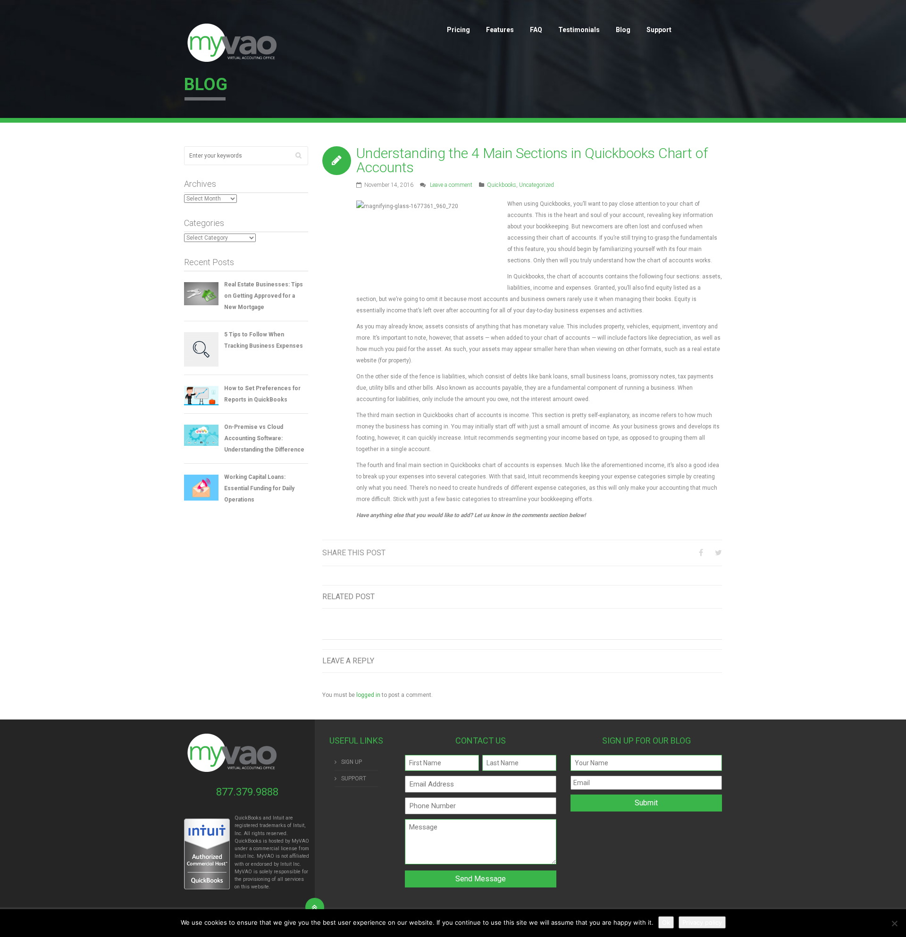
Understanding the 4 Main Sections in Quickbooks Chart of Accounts (532, 160)
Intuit (240, 856)
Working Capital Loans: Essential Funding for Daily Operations (259, 488)
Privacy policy (702, 922)
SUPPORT (353, 778)
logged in (368, 695)
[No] (894, 923)
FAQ (536, 29)
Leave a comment (451, 185)
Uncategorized (536, 185)
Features (500, 29)
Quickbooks (501, 185)
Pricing (458, 29)
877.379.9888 (247, 792)
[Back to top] (314, 907)
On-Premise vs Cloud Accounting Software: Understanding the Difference (264, 438)
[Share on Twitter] (718, 552)
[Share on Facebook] (701, 552)
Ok (666, 922)
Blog (623, 29)
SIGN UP (351, 762)
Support (658, 29)
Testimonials (579, 29)
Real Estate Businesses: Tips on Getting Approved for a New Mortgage (263, 295)
